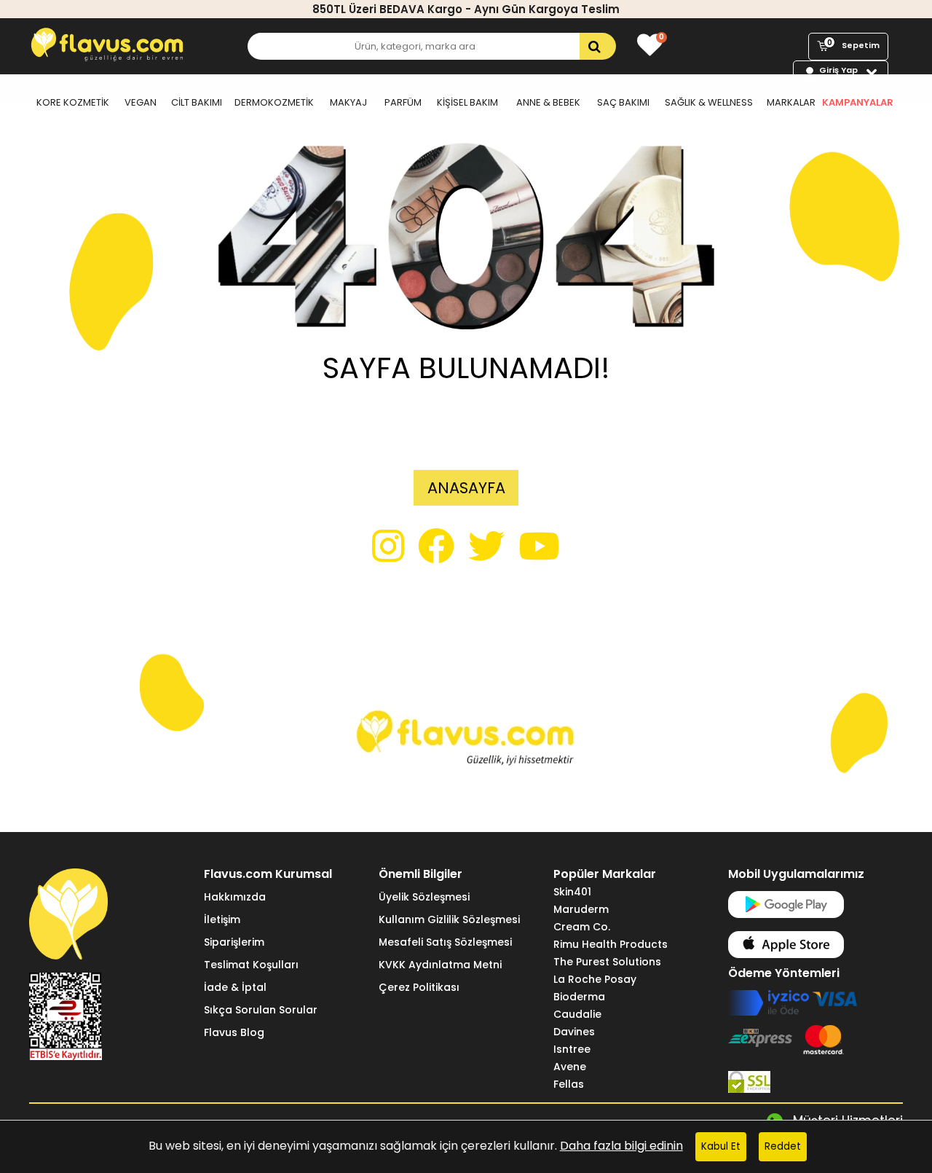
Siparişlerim (234, 942)
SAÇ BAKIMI (623, 102)
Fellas (568, 1084)
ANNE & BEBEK (548, 102)
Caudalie (577, 1014)
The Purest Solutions (607, 961)
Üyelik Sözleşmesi (424, 897)
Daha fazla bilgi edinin (621, 1145)
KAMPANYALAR (857, 102)
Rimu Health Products (610, 944)
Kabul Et (721, 1146)
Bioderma (579, 996)
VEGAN (141, 102)
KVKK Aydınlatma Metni (440, 964)
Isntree (572, 1049)
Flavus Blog (234, 1032)
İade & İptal (235, 987)
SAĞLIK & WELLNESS (709, 102)
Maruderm (581, 909)
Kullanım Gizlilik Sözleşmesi (449, 919)
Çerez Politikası (419, 987)
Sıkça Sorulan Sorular (260, 1010)
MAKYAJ (348, 102)
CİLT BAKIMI (196, 102)
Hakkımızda (235, 897)
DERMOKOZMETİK (274, 102)
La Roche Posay (594, 979)
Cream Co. (581, 926)
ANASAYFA (466, 487)
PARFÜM (403, 102)
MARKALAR (791, 102)
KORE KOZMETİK (72, 102)
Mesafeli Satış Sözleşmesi (445, 942)
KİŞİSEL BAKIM (467, 102)
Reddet (783, 1146)
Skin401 (572, 891)
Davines (574, 1031)
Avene (569, 1066)
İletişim (222, 919)
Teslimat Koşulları (251, 964)
